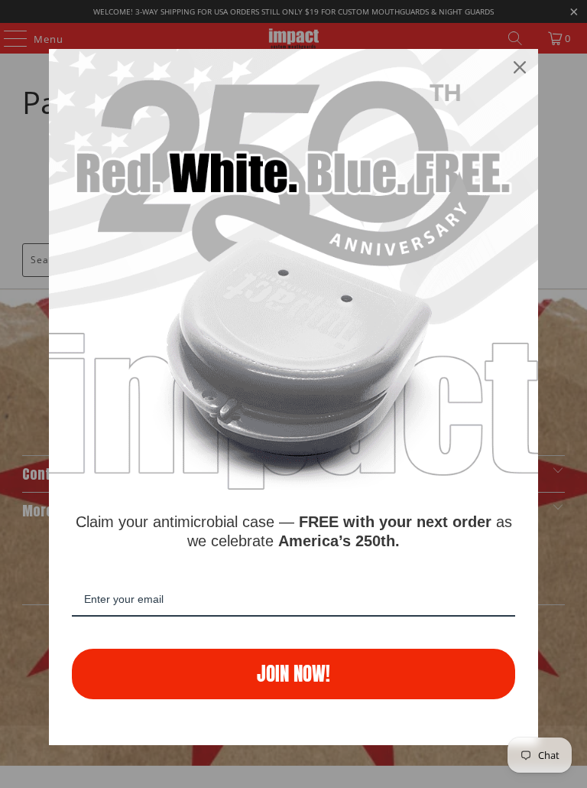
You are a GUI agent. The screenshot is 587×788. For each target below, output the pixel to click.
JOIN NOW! (293, 673)
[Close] (519, 67)
